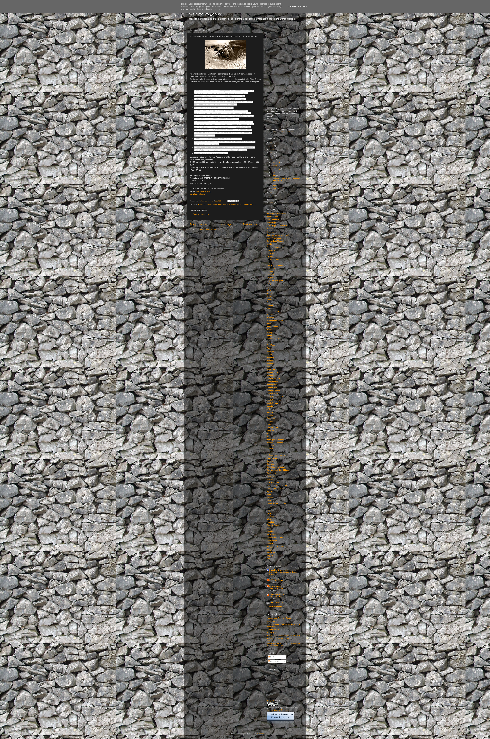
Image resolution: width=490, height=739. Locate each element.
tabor (269, 519)
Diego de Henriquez (275, 281)
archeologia (271, 223)
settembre (276, 169)
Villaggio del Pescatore (276, 546)
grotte (269, 323)
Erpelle (269, 293)
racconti (270, 449)
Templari (270, 522)
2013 (272, 156)
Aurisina (270, 229)
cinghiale (270, 262)
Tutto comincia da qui (277, 588)
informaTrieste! (276, 607)
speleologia (271, 507)
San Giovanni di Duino (276, 467)
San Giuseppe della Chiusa (278, 470)
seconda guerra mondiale (277, 485)
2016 (272, 146)
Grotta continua (273, 629)
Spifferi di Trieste (276, 594)
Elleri (269, 290)
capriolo (270, 244)
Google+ (270, 700)
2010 (272, 196)
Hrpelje (269, 330)
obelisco (270, 412)
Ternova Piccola (249, 204)
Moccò (269, 366)
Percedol (270, 421)
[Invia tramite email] (228, 201)
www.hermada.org (197, 194)
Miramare (270, 363)
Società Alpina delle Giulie (277, 504)
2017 (272, 143)
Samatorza (271, 461)
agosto (275, 172)
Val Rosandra (272, 534)
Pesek (269, 424)
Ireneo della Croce (274, 339)
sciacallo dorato (273, 482)
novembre (276, 162)
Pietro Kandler (272, 430)
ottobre (275, 166)
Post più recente (198, 224)
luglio (274, 176)
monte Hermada (210, 204)
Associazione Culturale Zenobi (279, 618)
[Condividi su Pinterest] (238, 201)
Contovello (271, 269)
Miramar (270, 360)
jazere (269, 342)
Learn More (295, 6)
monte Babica (272, 372)
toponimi (270, 531)
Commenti (274, 661)
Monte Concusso (273, 378)
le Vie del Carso (276, 580)
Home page (225, 224)
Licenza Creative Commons (278, 710)
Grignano (270, 314)
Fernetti (270, 302)
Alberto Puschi (272, 217)
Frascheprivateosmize (279, 570)
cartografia (271, 250)
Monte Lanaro (272, 394)
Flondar (270, 305)
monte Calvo (272, 375)
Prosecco (270, 446)
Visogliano (271, 550)
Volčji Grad (271, 553)
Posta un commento (201, 214)
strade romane (273, 516)
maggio (275, 185)
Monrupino (271, 369)
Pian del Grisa (272, 427)
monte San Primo (274, 400)
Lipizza (269, 354)
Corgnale (270, 272)
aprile (274, 188)
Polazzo (270, 433)
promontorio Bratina (275, 443)
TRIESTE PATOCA (277, 603)
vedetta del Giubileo (275, 537)
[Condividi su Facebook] (235, 201)
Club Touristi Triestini (275, 266)
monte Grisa (272, 385)
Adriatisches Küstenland (276, 214)
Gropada (270, 317)
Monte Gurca (272, 388)
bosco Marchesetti (274, 238)
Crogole (270, 278)
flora (268, 308)
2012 (272, 159)
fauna (269, 299)
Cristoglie (270, 275)
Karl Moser (271, 345)
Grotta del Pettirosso (275, 320)
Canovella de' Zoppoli (275, 241)
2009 (272, 199)
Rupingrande (272, 458)
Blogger (260, 734)
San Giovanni (272, 464)
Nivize (269, 409)
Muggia (270, 406)
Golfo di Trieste (273, 311)
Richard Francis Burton (276, 455)
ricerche (270, 452)
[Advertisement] (284, 65)
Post (272, 657)
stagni (269, 510)
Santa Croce (272, 476)
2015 (272, 149)
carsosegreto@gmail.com (283, 132)
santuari (270, 479)
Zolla (269, 559)
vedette (270, 543)
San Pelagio (271, 473)
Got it (306, 6)
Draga (269, 284)
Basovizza (271, 232)
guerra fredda (272, 327)
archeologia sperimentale (277, 226)
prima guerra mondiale (227, 204)
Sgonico (270, 491)
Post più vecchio (252, 224)
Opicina (270, 415)
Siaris (269, 495)
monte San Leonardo (275, 397)
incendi (269, 336)
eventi (200, 204)
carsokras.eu (272, 621)
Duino (269, 287)
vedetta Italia (272, 540)
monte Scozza (272, 403)
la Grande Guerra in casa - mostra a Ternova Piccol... (285, 180)
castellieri (270, 253)
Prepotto (270, 437)
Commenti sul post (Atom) (208, 229)
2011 (272, 193)
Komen (269, 348)
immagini (270, 333)
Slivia (269, 501)
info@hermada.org (203, 191)
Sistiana (270, 498)
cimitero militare (273, 259)
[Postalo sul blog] (230, 201)
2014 (272, 153)
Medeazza (271, 357)
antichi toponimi (273, 220)
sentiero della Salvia (275, 488)
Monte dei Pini (272, 382)
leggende (270, 351)
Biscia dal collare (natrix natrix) (279, 235)
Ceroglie (270, 256)
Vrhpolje (270, 556)
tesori (269, 528)
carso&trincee (275, 586)
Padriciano (271, 418)
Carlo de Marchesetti (275, 247)
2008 (272, 203)
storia (239, 204)
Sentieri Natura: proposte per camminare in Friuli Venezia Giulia (283, 645)
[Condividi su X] (233, 201)
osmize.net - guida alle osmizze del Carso (283, 635)
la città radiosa (272, 632)
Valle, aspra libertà (276, 597)
